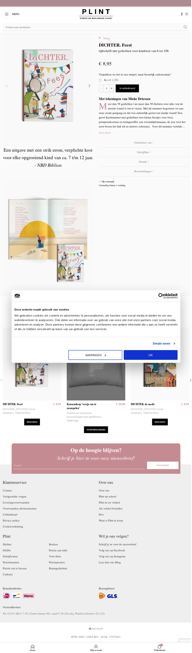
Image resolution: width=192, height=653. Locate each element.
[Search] (185, 27)
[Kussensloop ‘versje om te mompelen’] (96, 363)
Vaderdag (72, 420)
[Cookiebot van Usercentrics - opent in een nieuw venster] (161, 296)
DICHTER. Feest (12, 404)
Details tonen (161, 343)
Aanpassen (93, 355)
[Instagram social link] (186, 14)
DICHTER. (9, 409)
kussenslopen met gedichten (84, 416)
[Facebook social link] (182, 14)
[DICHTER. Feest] (32, 363)
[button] (6, 86)
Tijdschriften (22, 412)
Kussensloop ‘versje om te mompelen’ (81, 406)
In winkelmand (127, 88)
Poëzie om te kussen (79, 413)
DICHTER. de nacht (142, 404)
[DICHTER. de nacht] (160, 363)
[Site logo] (96, 13)
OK (150, 355)
